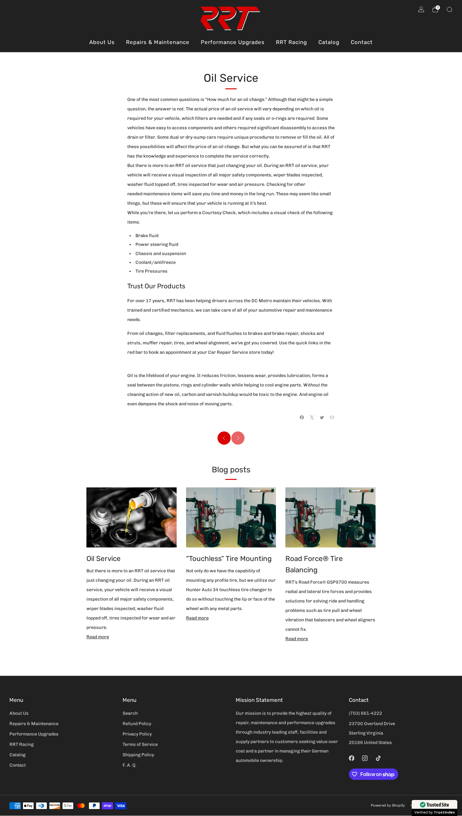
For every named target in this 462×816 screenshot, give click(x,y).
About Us (102, 42)
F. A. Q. (130, 765)
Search (130, 713)
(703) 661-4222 (365, 713)
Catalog (328, 42)
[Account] (421, 9)
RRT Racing (291, 42)
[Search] (449, 9)
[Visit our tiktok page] (378, 758)
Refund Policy (137, 723)
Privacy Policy (137, 734)
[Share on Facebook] (302, 417)
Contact (362, 42)
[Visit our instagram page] (365, 758)
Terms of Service (140, 744)
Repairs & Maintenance (158, 42)
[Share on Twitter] (322, 417)
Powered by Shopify (388, 805)
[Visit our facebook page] (351, 758)
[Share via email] (332, 417)
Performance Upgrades (233, 42)
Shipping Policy (138, 755)
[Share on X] (312, 417)
